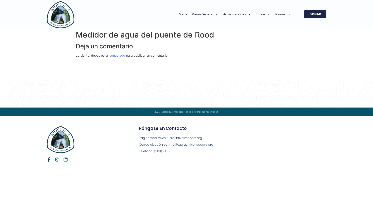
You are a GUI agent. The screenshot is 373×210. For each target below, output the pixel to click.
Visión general (202, 14)
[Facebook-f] (49, 159)
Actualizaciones (234, 14)
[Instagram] (57, 159)
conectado (117, 55)
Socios (260, 14)
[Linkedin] (65, 159)
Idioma (280, 14)
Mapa (183, 14)
